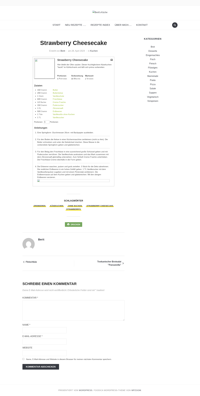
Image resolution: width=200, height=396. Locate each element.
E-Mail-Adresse (32, 336)
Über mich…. (123, 25)
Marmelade (152, 76)
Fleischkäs (31, 262)
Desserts (152, 51)
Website (27, 348)
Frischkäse (57, 99)
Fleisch (152, 63)
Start (56, 25)
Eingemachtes (153, 55)
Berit (63, 51)
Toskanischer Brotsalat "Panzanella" (109, 263)
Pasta (153, 80)
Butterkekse (58, 93)
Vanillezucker (58, 117)
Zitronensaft (58, 108)
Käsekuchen (56, 206)
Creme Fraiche (59, 102)
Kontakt (142, 25)
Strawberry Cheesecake (100, 206)
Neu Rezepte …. (75, 25)
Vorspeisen (152, 101)
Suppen (153, 93)
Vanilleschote (58, 96)
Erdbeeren (57, 111)
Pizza (153, 84)
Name (26, 325)
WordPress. (86, 390)
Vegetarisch (153, 97)
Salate (153, 88)
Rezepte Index (100, 25)
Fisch (152, 59)
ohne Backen (75, 206)
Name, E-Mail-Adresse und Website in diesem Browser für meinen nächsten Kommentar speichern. (69, 359)
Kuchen (94, 51)
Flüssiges (152, 67)
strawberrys (73, 209)
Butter (55, 90)
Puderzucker (58, 105)
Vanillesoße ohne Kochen (64, 114)
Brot (153, 47)
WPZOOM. (136, 390)
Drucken (75, 224)
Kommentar (30, 298)
